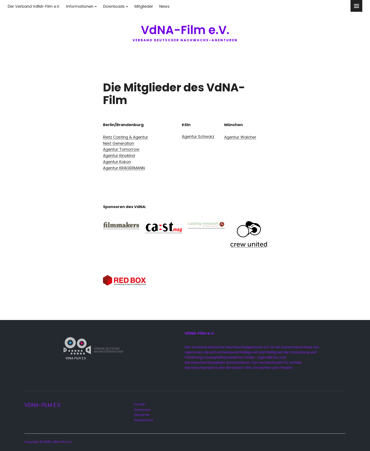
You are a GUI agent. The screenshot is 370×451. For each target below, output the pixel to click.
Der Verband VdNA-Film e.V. (34, 6)
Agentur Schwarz (198, 136)
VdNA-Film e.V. (185, 30)
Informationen (79, 6)
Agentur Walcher (240, 137)
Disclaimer (142, 415)
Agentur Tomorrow (121, 149)
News (164, 6)
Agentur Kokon (117, 161)
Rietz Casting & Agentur (125, 137)
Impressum (142, 410)
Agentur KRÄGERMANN (124, 168)
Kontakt (140, 404)
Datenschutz (143, 420)
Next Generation (118, 143)
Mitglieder (143, 6)
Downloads (114, 6)
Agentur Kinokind (119, 155)
